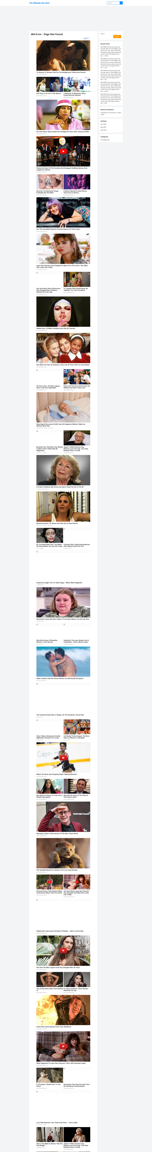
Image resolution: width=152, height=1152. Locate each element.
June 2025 (103, 124)
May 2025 (103, 127)
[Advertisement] (76, 18)
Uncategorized (105, 140)
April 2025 (103, 130)
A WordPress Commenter (108, 113)
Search (103, 34)
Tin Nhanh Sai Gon (39, 2)
